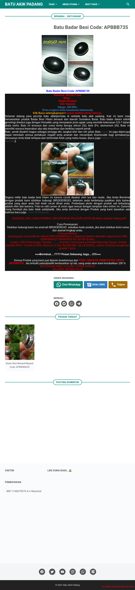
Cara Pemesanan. (39, 212)
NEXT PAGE (91, 4)
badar (104, 131)
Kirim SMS (98, 284)
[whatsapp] (71, 304)
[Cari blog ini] (128, 4)
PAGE (52, 4)
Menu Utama (70, 4)
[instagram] (72, 572)
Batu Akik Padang (24, 4)
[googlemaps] (93, 572)
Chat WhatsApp (70, 284)
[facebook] (57, 304)
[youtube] (62, 572)
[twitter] (64, 304)
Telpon (120, 284)
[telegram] (79, 304)
